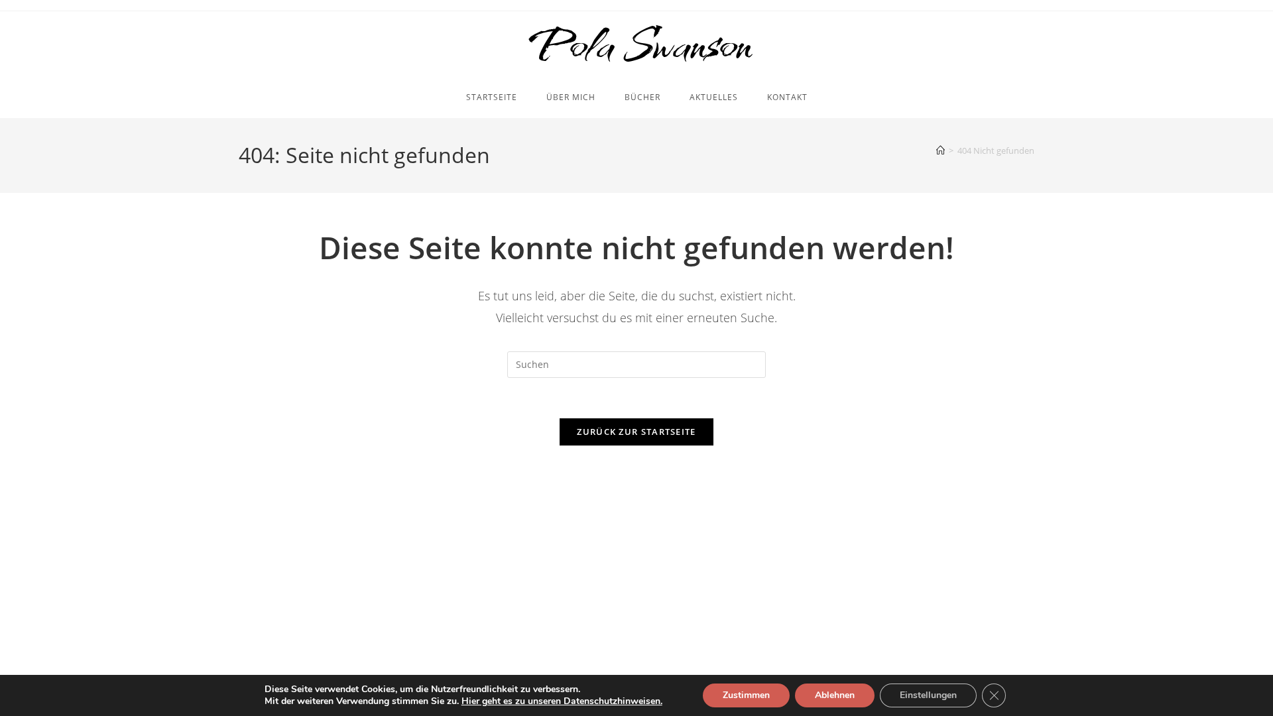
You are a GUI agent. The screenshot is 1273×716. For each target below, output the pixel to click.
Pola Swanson (636, 44)
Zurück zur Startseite (636, 432)
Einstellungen (928, 695)
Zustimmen (746, 695)
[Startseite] (940, 150)
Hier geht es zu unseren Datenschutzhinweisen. (561, 701)
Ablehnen (835, 695)
